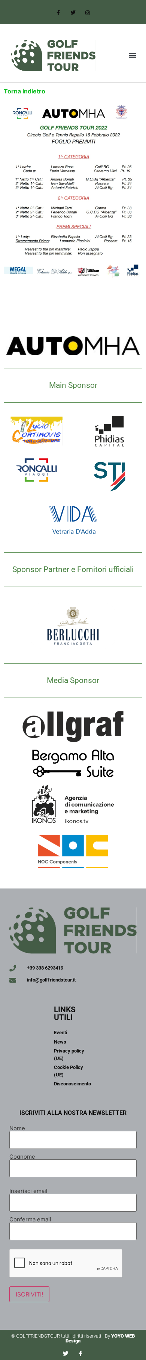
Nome (17, 1128)
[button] (132, 55)
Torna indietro (24, 91)
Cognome (22, 1156)
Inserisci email (28, 1190)
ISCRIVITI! (29, 1294)
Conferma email (30, 1219)
